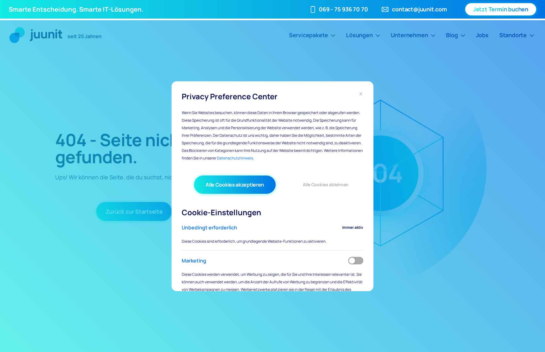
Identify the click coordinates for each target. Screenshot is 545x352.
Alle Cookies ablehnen (326, 185)
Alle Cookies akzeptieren (235, 184)
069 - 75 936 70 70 (343, 9)
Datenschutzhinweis (235, 158)
